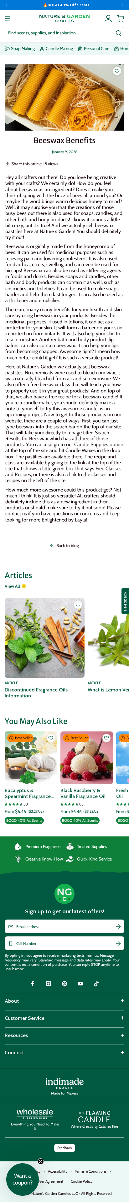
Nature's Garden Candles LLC (71, 1193)
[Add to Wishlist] (117, 71)
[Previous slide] (6, 5)
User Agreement (50, 1181)
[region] (64, 5)
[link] (32, 984)
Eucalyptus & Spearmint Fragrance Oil (28, 793)
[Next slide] (122, 5)
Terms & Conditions (90, 1171)
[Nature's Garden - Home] (64, 18)
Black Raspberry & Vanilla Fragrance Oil (83, 793)
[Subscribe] (118, 926)
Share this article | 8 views (34, 164)
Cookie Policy (81, 1181)
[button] (22, 1179)
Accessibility (57, 1171)
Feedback (64, 1147)
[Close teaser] (41, 1161)
